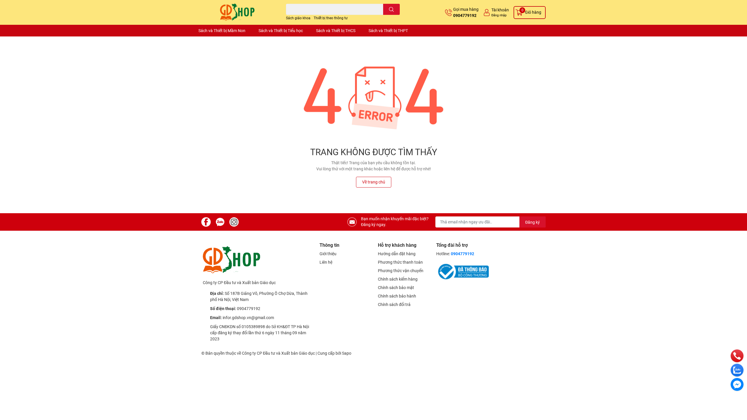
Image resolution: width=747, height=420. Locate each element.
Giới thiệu (328, 253)
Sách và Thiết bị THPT (388, 30)
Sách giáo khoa (298, 18)
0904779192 (465, 15)
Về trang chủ (373, 182)
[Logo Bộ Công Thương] (462, 271)
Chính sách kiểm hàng (398, 279)
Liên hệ (326, 262)
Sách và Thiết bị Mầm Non (221, 30)
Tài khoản (500, 10)
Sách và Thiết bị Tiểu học (281, 30)
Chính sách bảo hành (397, 296)
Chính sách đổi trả (394, 304)
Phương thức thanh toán (400, 262)
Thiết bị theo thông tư (331, 18)
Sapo (346, 353)
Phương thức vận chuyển (400, 270)
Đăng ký (532, 222)
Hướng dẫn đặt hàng (397, 253)
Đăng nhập (499, 15)
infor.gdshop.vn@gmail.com (248, 317)
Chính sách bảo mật (396, 287)
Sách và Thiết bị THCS (335, 30)
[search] (391, 9)
